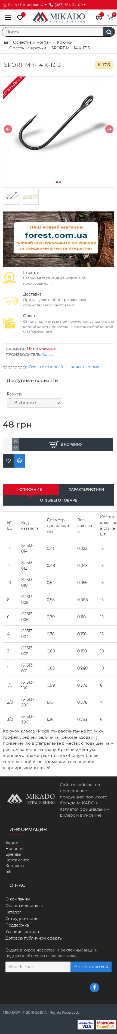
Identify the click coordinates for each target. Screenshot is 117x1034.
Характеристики (86, 489)
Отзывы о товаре (58, 500)
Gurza (47, 354)
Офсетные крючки (27, 48)
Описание (30, 489)
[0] (18, 17)
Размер (14, 394)
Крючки (65, 42)
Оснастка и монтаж (32, 42)
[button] (7, 129)
